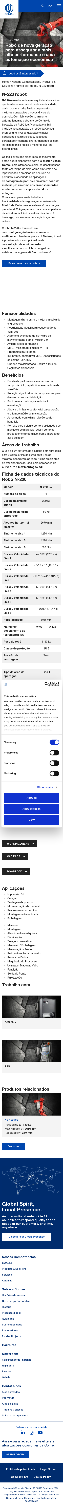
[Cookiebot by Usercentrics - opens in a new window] (45, 684)
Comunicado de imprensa (16, 1359)
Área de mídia (10, 1403)
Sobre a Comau (13, 1289)
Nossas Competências (26, 81)
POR (50, 5)
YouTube (40, 1433)
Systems (7, 1263)
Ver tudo (13, 1146)
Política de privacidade (20, 1469)
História (6, 1307)
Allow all (32, 797)
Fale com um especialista (24, 263)
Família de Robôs (26, 85)
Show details (45, 787)
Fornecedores (10, 1330)
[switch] (54, 752)
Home (5, 81)
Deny (32, 819)
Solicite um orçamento (15, 1415)
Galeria (6, 1377)
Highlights (8, 1365)
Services (7, 1274)
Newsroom (10, 1354)
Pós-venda (8, 1398)
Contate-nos (11, 1386)
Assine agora (15, 1454)
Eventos (6, 1371)
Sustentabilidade (12, 1324)
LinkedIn (23, 1433)
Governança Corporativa (16, 1301)
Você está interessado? (23, 73)
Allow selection (31, 808)
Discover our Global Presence (27, 1236)
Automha (7, 1280)
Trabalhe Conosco (12, 1409)
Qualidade (8, 1318)
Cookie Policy (42, 1476)
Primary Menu (59, 6)
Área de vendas (11, 1392)
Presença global (11, 1313)
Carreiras (9, 1345)
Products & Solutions (14, 1268)
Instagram (31, 1433)
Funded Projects (11, 1336)
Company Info (19, 1476)
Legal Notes (48, 1469)
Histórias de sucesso (14, 1295)
